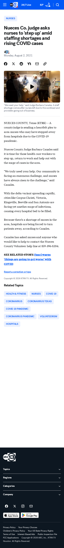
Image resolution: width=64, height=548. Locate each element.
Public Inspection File (47, 534)
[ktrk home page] (9, 457)
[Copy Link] (45, 64)
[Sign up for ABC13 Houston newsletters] (31, 506)
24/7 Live (26, 5)
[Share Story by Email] (37, 64)
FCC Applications (11, 538)
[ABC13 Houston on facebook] (6, 506)
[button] (4, 4)
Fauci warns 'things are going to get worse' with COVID (27, 259)
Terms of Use (9, 534)
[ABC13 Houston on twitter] (14, 506)
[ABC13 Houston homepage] (14, 5)
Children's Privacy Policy (14, 531)
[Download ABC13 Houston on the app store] (11, 515)
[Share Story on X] (13, 64)
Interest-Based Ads (26, 534)
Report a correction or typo (17, 271)
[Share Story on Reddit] (21, 64)
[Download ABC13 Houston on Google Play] (30, 515)
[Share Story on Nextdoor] (29, 64)
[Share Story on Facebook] (6, 64)
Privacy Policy (9, 527)
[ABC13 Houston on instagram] (22, 506)
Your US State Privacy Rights (40, 531)
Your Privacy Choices (27, 527)
